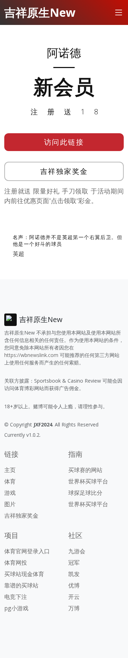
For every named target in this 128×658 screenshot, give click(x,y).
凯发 (74, 574)
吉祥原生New (39, 12)
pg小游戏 (16, 608)
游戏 (10, 493)
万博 (74, 608)
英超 (18, 254)
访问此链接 (64, 142)
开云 (74, 597)
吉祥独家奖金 (64, 171)
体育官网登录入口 (27, 551)
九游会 (76, 551)
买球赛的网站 (85, 470)
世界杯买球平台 (88, 481)
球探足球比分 (85, 493)
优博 (74, 585)
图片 (10, 504)
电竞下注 (15, 597)
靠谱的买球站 (21, 585)
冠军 (74, 562)
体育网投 (15, 562)
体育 (10, 481)
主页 (10, 470)
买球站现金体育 (24, 574)
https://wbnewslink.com (31, 355)
